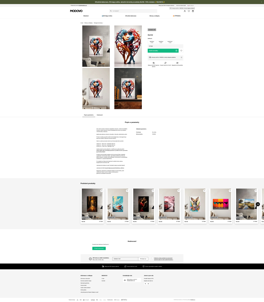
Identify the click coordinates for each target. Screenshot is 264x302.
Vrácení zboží (83, 285)
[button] (261, 2)
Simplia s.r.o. (193, 299)
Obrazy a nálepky (88, 23)
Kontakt (103, 280)
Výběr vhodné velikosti (85, 287)
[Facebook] (145, 283)
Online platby (83, 290)
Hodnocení (100, 115)
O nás (103, 278)
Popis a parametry (89, 115)
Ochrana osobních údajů (86, 280)
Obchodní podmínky (85, 283)
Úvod (82, 23)
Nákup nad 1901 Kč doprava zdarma (166, 5)
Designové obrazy (98, 23)
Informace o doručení (85, 278)
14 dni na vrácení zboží (181, 5)
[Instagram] (148, 283)
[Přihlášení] (185, 11)
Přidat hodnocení (99, 248)
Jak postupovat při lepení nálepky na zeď (89, 292)
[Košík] (193, 11)
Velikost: (150, 38)
